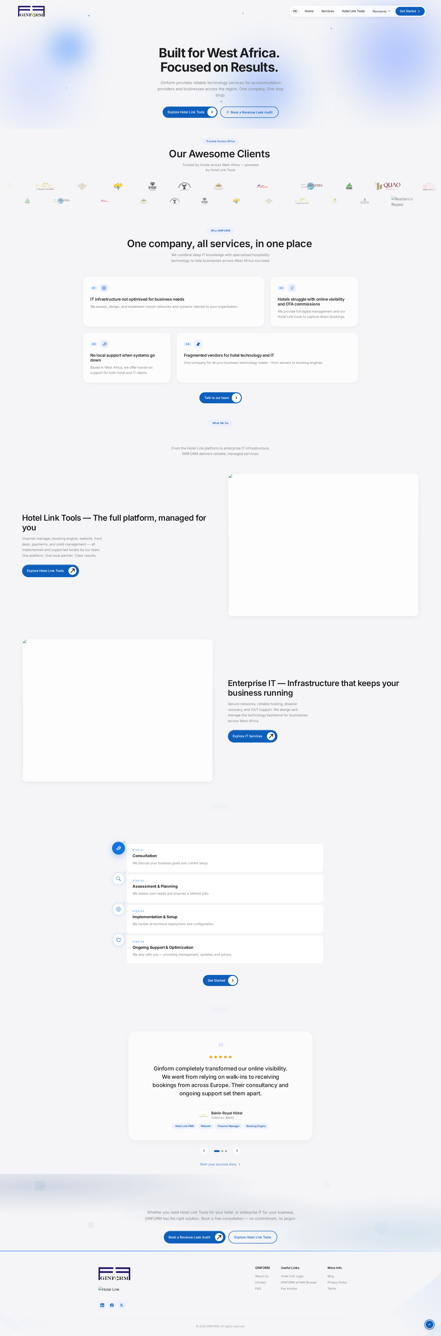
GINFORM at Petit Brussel (299, 1282)
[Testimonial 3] (226, 1151)
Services (327, 11)
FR (295, 11)
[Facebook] (112, 1305)
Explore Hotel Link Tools (252, 1237)
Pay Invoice (289, 1288)
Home (309, 11)
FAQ (258, 1288)
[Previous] (204, 1151)
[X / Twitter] (121, 1305)
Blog (331, 1276)
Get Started (408, 11)
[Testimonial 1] (217, 1151)
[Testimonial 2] (222, 1151)
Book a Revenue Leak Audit (252, 112)
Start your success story (218, 1164)
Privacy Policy (337, 1282)
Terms (332, 1288)
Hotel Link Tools (353, 11)
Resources (380, 11)
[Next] (237, 1151)
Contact (260, 1282)
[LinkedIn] (102, 1305)
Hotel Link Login (292, 1276)
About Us (262, 1276)
